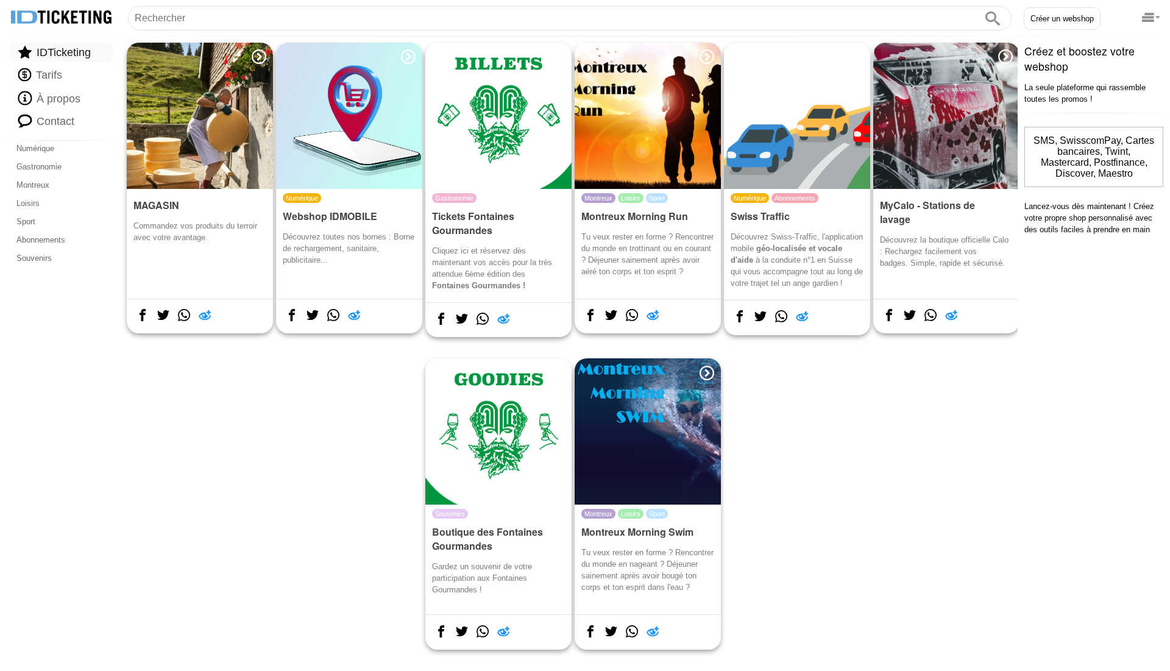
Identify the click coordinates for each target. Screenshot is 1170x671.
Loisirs (28, 203)
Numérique (35, 148)
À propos (57, 99)
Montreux (32, 185)
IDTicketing (62, 52)
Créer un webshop (1062, 18)
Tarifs (47, 75)
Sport (25, 221)
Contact (54, 121)
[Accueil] (61, 18)
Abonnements (40, 239)
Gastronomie (39, 166)
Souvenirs (34, 258)
